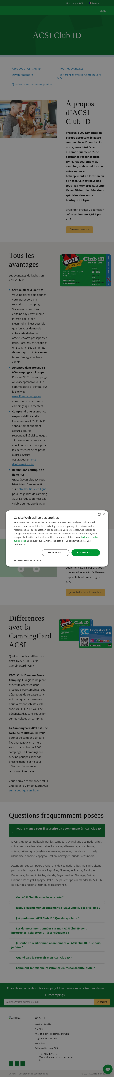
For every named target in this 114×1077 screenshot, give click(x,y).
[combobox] (99, 514)
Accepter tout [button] (85, 552)
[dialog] (57, 538)
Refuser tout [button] (56, 552)
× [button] (103, 514)
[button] (27, 560)
